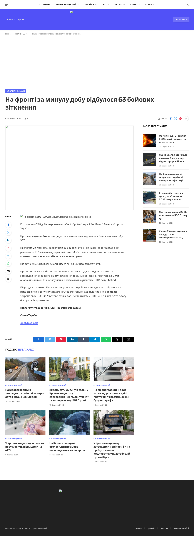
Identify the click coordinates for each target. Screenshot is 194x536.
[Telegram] (8, 256)
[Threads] (8, 279)
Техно (118, 4)
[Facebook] (8, 225)
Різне (148, 4)
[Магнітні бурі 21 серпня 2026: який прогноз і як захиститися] (149, 140)
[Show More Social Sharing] (186, 118)
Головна (44, 4)
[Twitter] (8, 232)
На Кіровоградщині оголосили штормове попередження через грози (67, 447)
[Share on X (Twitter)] (175, 118)
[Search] (188, 4)
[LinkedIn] (8, 240)
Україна (89, 4)
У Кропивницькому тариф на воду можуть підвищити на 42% (24, 447)
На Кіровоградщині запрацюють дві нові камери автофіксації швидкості (24, 393)
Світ (104, 4)
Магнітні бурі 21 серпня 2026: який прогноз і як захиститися (173, 139)
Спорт (133, 4)
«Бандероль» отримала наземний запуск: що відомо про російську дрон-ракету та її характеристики (173, 158)
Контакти (181, 19)
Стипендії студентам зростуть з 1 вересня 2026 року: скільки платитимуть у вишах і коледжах (172, 196)
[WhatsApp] (8, 263)
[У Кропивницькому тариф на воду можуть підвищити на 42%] (25, 422)
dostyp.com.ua (29, 323)
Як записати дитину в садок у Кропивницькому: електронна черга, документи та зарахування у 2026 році (69, 395)
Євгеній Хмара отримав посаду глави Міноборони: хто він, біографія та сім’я (173, 234)
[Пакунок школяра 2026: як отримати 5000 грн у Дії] (149, 216)
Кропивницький (66, 4)
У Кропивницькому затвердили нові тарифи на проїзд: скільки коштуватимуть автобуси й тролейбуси (112, 450)
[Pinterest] (8, 248)
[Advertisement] (97, 61)
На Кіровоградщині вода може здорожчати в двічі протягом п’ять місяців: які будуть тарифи (111, 395)
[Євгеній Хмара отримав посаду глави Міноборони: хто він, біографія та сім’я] (149, 235)
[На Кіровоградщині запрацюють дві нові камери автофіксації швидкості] (25, 369)
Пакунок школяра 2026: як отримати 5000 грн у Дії (173, 215)
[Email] (8, 271)
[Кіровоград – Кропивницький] (97, 19)
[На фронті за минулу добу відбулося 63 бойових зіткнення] (69, 168)
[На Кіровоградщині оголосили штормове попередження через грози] (69, 422)
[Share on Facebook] (170, 118)
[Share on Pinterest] (180, 118)
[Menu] (6, 4)
